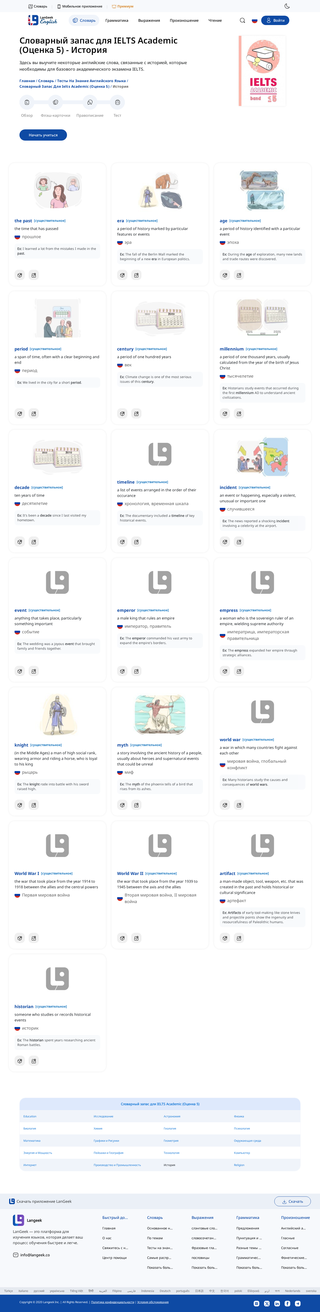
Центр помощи (114, 1257)
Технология (171, 1153)
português (183, 1291)
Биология (29, 1128)
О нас (107, 1238)
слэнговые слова (205, 1228)
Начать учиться (43, 135)
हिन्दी (91, 1291)
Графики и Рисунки (106, 1141)
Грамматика (247, 1217)
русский (39, 1291)
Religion (239, 1165)
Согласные (289, 1248)
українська (57, 1291)
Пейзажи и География (108, 1153)
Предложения (247, 1228)
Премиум (125, 6)
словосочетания (205, 1238)
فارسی (131, 1291)
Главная (27, 80)
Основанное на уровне (160, 1228)
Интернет (30, 1165)
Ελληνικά (253, 1291)
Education (29, 1116)
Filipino (117, 1291)
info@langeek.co (35, 1254)
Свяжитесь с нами (115, 1248)
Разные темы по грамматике (249, 1248)
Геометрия (171, 1141)
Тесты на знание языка (160, 1248)
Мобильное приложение (82, 6)
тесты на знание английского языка (91, 80)
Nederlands (292, 1291)
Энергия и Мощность (37, 1153)
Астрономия (172, 1116)
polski (238, 1291)
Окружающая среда (247, 1141)
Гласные (288, 1238)
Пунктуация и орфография (249, 1238)
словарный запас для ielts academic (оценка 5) (64, 86)
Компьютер (242, 1153)
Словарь (46, 80)
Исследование (103, 1116)
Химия (98, 1128)
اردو (267, 1291)
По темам (155, 1238)
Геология (170, 1128)
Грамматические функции (249, 1257)
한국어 (224, 1291)
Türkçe (8, 1291)
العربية (103, 1291)
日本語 (199, 1291)
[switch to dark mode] (287, 6)
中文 (212, 1291)
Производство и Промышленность (117, 1165)
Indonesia (147, 1291)
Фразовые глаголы (205, 1248)
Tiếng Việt (76, 1291)
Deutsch (165, 1291)
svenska (311, 1291)
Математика (32, 1141)
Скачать (296, 1201)
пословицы (200, 1257)
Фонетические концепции (294, 1257)
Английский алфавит (294, 1228)
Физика (239, 1116)
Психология (242, 1128)
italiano (23, 1291)
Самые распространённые (160, 1257)
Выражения (202, 1217)
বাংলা (277, 1291)
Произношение (294, 1217)
